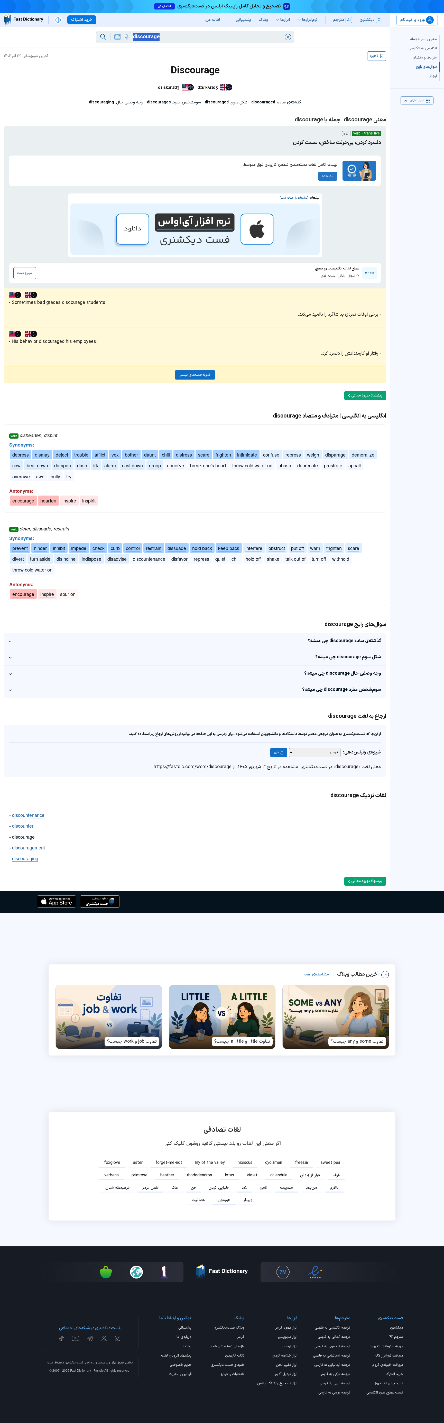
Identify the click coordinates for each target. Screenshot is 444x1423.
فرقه (336, 1175)
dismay (42, 454)
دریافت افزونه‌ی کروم (387, 1365)
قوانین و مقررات (180, 1374)
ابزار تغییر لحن (286, 1365)
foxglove (112, 1163)
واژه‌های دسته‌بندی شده (227, 1346)
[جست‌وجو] (103, 37)
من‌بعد (311, 1188)
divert (18, 558)
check (98, 548)
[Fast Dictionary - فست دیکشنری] (23, 20)
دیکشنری (396, 1328)
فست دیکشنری (74, 1362)
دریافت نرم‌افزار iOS (389, 1356)
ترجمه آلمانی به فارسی (334, 1337)
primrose (139, 1175)
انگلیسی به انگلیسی (423, 48)
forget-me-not (168, 1163)
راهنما (187, 1346)
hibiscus (245, 1163)
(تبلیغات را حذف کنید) (294, 198)
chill (166, 454)
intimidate (247, 454)
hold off (253, 558)
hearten (48, 500)
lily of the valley (210, 1163)
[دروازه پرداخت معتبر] (344, 1272)
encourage (23, 500)
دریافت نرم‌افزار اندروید (386, 1346)
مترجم (396, 1337)
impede (78, 548)
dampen (62, 465)
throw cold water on (252, 465)
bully (55, 476)
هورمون (224, 1200)
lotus (229, 1175)
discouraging (25, 858)
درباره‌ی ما (184, 1337)
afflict (100, 454)
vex (115, 454)
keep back (228, 548)
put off (297, 548)
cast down (132, 465)
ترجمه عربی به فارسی (335, 1383)
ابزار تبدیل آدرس (285, 1374)
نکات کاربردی (234, 1356)
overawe (21, 476)
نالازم (334, 1188)
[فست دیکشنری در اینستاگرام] (117, 1338)
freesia (301, 1163)
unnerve (175, 465)
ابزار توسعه (289, 1346)
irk (95, 465)
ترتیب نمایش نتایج (413, 100)
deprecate (307, 465)
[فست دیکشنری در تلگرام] (90, 1338)
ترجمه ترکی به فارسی (334, 1374)
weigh (313, 454)
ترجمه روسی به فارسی (334, 1393)
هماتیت (198, 1200)
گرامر (240, 1337)
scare (203, 454)
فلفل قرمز (150, 1188)
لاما (244, 1188)
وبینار (247, 1200)
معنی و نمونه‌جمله (423, 39)
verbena (111, 1175)
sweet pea (330, 1163)
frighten (223, 454)
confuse (271, 454)
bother (131, 454)
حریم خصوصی (180, 1365)
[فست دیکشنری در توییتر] (104, 1338)
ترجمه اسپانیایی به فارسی (331, 1356)
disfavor (179, 558)
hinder (40, 548)
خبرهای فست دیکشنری (227, 1365)
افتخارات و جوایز (232, 1374)
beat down (37, 465)
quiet (220, 558)
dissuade (177, 548)
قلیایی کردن (219, 1188)
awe (40, 476)
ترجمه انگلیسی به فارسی (332, 1328)
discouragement (28, 847)
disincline (66, 558)
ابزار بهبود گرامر (286, 1328)
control (133, 548)
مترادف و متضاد (425, 57)
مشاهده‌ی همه (316, 974)
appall (354, 465)
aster (138, 1163)
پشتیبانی (184, 1328)
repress (293, 454)
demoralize (363, 454)
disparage (335, 454)
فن (193, 1188)
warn (315, 548)
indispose (91, 558)
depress (20, 454)
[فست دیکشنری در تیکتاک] (61, 1338)
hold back (202, 548)
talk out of (295, 558)
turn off (319, 558)
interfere (253, 548)
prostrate (333, 465)
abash (285, 465)
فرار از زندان (310, 1175)
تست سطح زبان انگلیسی (384, 1393)
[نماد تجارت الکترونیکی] (315, 1272)
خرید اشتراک (394, 1374)
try (68, 476)
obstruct (277, 548)
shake (273, 558)
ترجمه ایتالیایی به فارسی (332, 1365)
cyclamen (273, 1163)
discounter (22, 825)
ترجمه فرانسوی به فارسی (332, 1346)
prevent (20, 548)
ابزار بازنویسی (287, 1337)
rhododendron (199, 1175)
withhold (340, 558)
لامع (263, 1188)
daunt (150, 454)
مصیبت (286, 1188)
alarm (110, 465)
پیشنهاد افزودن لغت (176, 1356)
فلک (174, 1188)
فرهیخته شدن (117, 1188)
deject (62, 454)
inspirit (89, 500)
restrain (153, 548)
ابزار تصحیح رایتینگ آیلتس (277, 1383)
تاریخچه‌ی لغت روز (389, 1383)
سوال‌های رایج (426, 67)
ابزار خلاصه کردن (284, 1356)
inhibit (59, 548)
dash (82, 465)
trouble (81, 454)
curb (115, 548)
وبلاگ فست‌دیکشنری (229, 1328)
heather (167, 1175)
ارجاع (433, 76)
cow (16, 465)
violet (252, 1175)
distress (184, 454)
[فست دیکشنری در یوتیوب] (75, 1338)
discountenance (149, 558)
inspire (69, 500)
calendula (278, 1175)
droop (155, 465)
